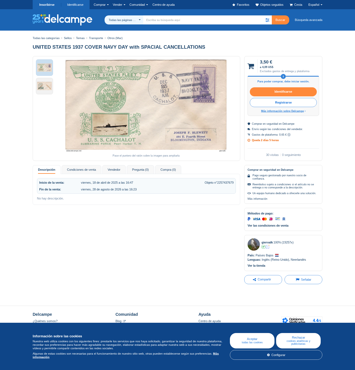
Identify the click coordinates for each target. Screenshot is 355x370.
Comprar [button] (100, 4)
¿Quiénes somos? (45, 321)
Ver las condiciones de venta (268, 225)
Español (313, 4)
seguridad (272, 123)
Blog (118, 321)
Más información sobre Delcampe (282, 111)
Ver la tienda (256, 265)
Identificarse (75, 4)
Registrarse (283, 102)
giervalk (267, 242)
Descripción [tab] (46, 169)
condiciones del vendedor (287, 129)
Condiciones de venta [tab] (81, 169)
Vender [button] (117, 4)
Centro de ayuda (209, 321)
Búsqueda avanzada (308, 20)
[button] (267, 19)
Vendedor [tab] (114, 169)
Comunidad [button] (137, 4)
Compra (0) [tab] (168, 169)
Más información (257, 198)
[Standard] (268, 247)
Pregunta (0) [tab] (140, 169)
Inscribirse (46, 4)
